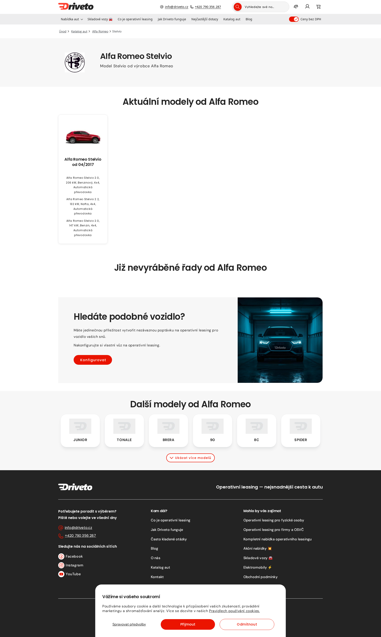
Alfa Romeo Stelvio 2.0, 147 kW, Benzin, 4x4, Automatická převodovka (83, 228)
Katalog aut (160, 567)
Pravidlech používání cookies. (234, 611)
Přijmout (187, 624)
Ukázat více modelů (193, 458)
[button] (71, 19)
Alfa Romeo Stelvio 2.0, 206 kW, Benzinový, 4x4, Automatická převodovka (83, 185)
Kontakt (157, 577)
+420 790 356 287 (208, 7)
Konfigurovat (93, 360)
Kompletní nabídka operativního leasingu (277, 539)
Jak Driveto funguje (167, 529)
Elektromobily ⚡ (257, 567)
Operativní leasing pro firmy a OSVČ (273, 529)
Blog (154, 548)
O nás (155, 558)
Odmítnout (247, 624)
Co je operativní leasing (170, 520)
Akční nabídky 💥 (257, 548)
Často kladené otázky (169, 539)
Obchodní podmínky (260, 577)
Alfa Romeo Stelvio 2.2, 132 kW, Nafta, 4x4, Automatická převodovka (82, 206)
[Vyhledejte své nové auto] (238, 7)
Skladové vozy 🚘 (258, 558)
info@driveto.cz (176, 7)
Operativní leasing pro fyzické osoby (273, 520)
